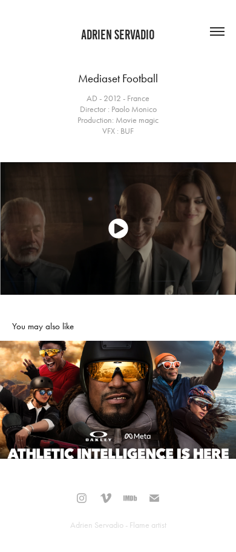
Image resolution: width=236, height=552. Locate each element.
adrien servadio (118, 35)
